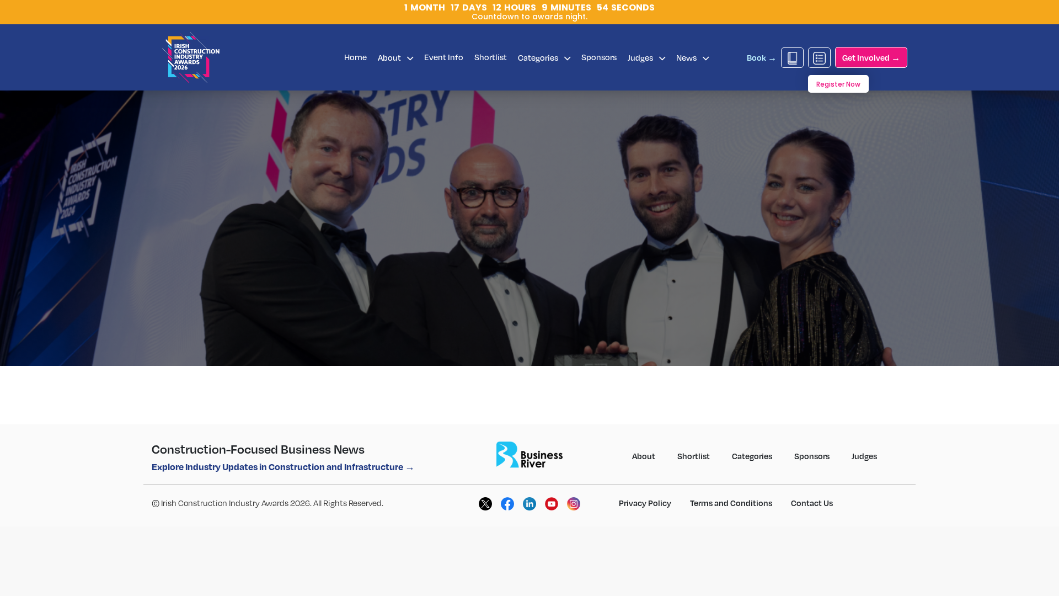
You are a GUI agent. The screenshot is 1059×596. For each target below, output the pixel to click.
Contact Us (812, 503)
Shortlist (490, 57)
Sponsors (599, 57)
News (687, 57)
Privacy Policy (645, 503)
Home (355, 57)
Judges (641, 57)
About (390, 57)
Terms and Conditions (731, 503)
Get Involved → (871, 57)
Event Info (443, 57)
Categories (539, 57)
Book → (762, 57)
